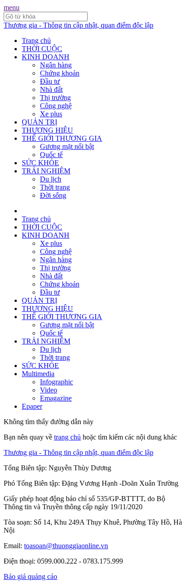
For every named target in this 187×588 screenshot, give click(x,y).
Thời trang (55, 187)
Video (48, 390)
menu (12, 7)
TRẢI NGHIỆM (46, 171)
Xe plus (51, 114)
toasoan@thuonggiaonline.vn (66, 546)
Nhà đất (51, 89)
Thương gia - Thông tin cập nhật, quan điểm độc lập (78, 25)
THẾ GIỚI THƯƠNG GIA (62, 138)
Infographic (56, 382)
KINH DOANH (45, 57)
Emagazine (56, 398)
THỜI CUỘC (42, 49)
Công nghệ (56, 106)
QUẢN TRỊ (39, 122)
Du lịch (50, 179)
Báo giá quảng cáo (30, 576)
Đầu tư (50, 81)
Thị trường (55, 97)
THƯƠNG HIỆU (47, 130)
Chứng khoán (59, 73)
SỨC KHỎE (40, 163)
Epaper (32, 406)
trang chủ (67, 437)
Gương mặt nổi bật (67, 146)
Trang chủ (36, 40)
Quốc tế (51, 154)
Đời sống (53, 195)
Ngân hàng (56, 65)
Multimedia (38, 374)
